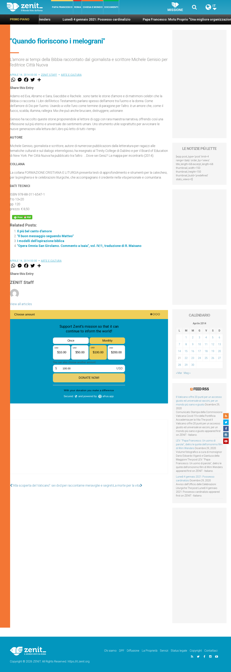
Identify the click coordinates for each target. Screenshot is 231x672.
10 (199, 344)
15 (186, 351)
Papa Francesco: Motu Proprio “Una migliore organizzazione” (174, 19)
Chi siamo (110, 650)
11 (206, 344)
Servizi (164, 650)
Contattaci (210, 650)
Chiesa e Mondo (93, 7)
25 (206, 358)
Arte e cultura (71, 74)
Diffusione (133, 650)
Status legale (179, 650)
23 (192, 358)
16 (192, 351)
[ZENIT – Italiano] (29, 7)
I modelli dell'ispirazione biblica (40, 241)
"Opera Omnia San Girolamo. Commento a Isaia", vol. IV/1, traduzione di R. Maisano (79, 246)
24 (199, 358)
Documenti (111, 7)
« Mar (179, 373)
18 (206, 351)
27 (219, 358)
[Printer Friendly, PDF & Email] (22, 217)
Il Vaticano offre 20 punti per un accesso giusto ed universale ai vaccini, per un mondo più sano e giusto (199, 401)
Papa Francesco (62, 7)
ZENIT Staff (49, 74)
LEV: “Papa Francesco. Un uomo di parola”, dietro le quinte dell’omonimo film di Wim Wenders (199, 444)
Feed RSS (201, 389)
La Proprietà (149, 650)
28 (179, 364)
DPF (121, 650)
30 (192, 364)
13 (219, 344)
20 (219, 351)
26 (212, 358)
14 (179, 351)
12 (212, 344)
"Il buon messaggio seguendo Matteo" (45, 236)
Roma (77, 7)
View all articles (21, 304)
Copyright (196, 650)
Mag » (187, 373)
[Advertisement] (89, 450)
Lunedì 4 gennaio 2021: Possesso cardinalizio (82, 19)
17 (199, 351)
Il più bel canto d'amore (34, 231)
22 (186, 358)
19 (212, 351)
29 (186, 364)
